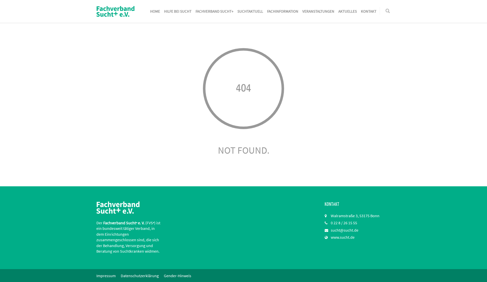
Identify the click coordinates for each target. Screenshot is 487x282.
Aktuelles (347, 11)
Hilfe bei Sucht (178, 11)
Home (155, 11)
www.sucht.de (343, 237)
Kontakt (368, 11)
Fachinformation (282, 11)
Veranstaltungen (318, 11)
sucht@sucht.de (344, 230)
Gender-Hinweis (177, 275)
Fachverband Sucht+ (214, 11)
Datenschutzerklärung (140, 275)
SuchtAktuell (250, 11)
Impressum (106, 275)
